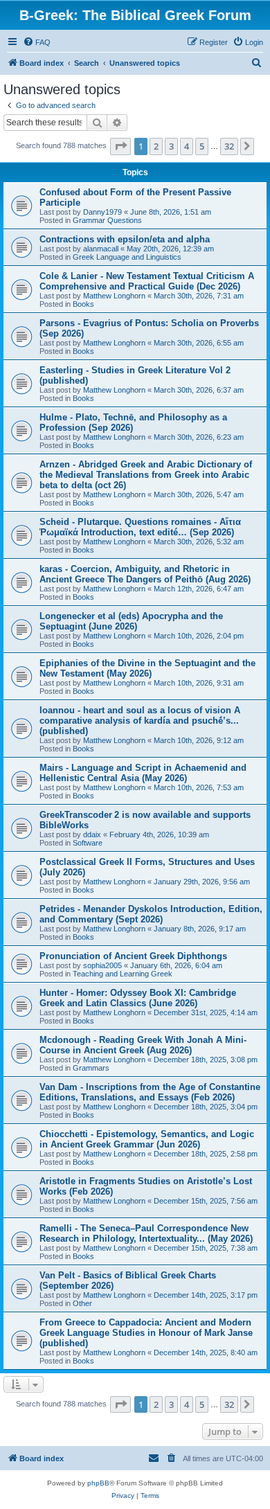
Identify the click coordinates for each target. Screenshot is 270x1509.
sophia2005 (102, 965)
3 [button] (171, 146)
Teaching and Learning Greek (122, 974)
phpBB (98, 1483)
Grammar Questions (107, 220)
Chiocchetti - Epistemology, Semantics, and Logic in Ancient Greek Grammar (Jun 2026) (146, 1139)
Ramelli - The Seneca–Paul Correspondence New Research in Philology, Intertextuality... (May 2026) (146, 1233)
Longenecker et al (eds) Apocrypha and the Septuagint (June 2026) (131, 621)
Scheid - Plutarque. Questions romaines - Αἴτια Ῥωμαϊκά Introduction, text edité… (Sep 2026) (140, 527)
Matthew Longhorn (114, 296)
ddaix (92, 834)
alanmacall (100, 248)
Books (83, 304)
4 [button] (186, 146)
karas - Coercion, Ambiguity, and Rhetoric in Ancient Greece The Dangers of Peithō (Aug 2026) (145, 574)
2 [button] (156, 146)
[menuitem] (37, 42)
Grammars (91, 1068)
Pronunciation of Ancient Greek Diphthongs (133, 956)
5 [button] (201, 146)
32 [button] (229, 146)
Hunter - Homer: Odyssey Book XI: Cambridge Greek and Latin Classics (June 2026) (137, 998)
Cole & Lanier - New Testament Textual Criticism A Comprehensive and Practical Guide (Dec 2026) (146, 281)
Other (82, 1303)
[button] (120, 146)
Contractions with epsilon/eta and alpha (124, 239)
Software (87, 843)
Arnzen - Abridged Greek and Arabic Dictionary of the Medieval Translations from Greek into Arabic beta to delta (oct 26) (145, 474)
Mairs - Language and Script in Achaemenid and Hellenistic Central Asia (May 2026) (142, 772)
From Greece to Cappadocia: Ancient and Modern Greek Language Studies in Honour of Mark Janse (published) (146, 1332)
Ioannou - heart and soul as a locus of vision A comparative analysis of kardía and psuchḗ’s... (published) (139, 720)
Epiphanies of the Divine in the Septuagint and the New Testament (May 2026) (147, 668)
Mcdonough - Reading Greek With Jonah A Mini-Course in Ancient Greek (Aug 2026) (142, 1045)
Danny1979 (102, 212)
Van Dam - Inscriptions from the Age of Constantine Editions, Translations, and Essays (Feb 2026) (149, 1092)
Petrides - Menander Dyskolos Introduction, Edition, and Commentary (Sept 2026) (150, 914)
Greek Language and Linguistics (127, 257)
